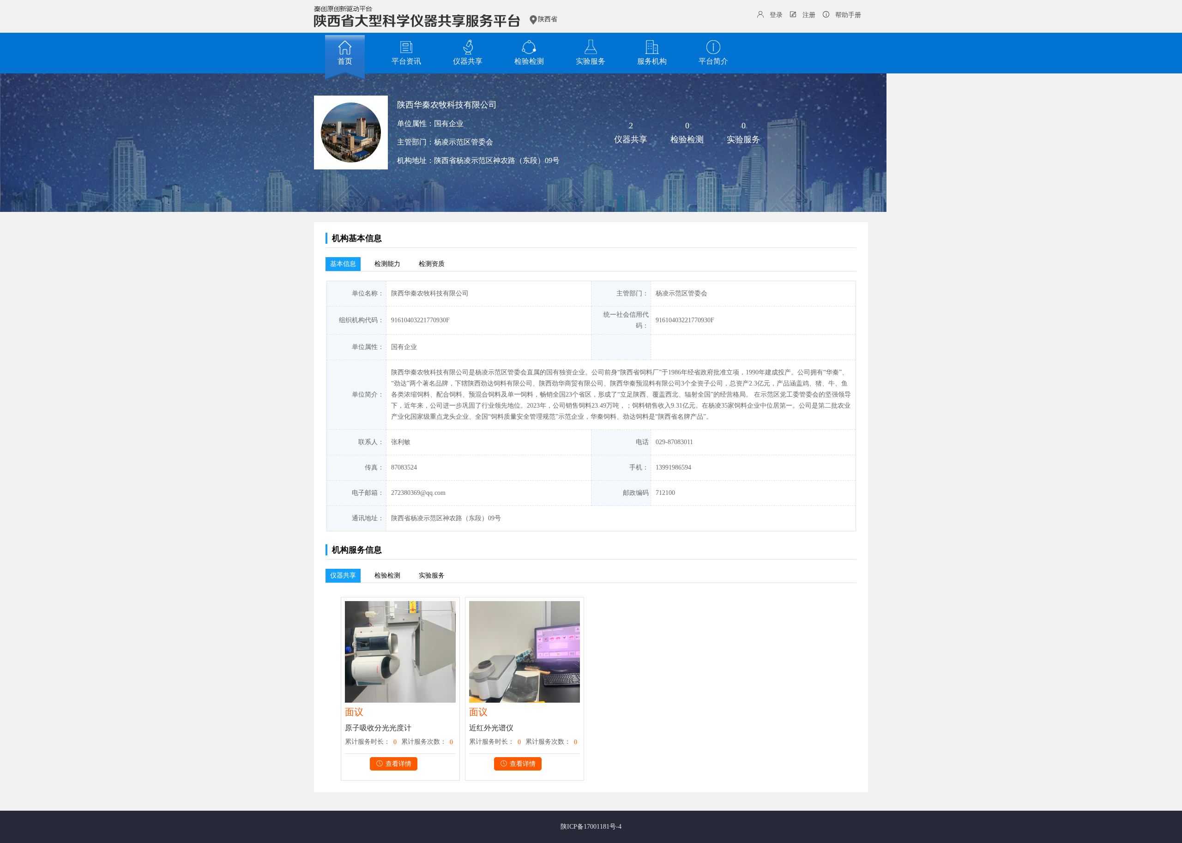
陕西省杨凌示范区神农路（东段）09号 (497, 160)
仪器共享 (467, 61)
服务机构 (652, 61)
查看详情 (398, 763)
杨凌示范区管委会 (463, 142)
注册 (808, 15)
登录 (776, 15)
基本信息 (343, 263)
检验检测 (529, 61)
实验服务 (590, 61)
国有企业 (449, 123)
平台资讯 (406, 61)
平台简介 (713, 61)
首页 (345, 61)
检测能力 (387, 263)
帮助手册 (848, 15)
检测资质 (432, 263)
